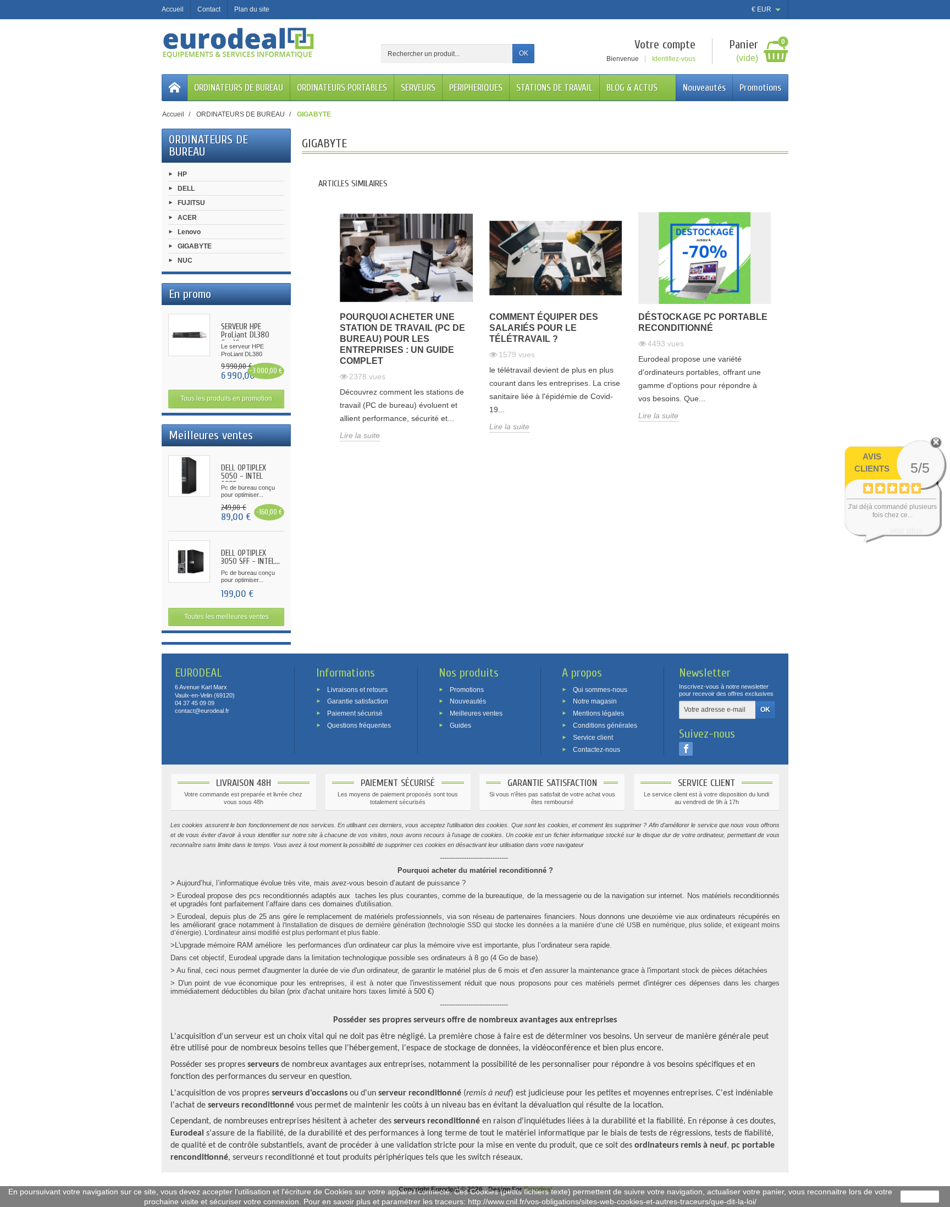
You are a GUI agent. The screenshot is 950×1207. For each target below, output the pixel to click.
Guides (460, 725)
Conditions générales (605, 725)
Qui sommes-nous (600, 689)
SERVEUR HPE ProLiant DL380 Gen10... (245, 335)
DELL (186, 188)
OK (523, 53)
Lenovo (189, 231)
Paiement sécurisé (355, 713)
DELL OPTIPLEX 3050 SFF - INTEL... (250, 557)
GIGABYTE (195, 246)
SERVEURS (418, 87)
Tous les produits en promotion (226, 398)
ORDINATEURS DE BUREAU (238, 87)
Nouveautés (704, 87)
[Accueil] (174, 88)
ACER (187, 217)
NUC (185, 260)
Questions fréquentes (359, 725)
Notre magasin (595, 701)
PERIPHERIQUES (475, 87)
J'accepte (919, 1196)
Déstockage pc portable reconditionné (702, 322)
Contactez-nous (596, 749)
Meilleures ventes (476, 713)
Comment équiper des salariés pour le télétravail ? (543, 328)
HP (182, 174)
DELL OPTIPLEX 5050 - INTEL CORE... (243, 476)
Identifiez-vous (673, 59)
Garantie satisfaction (357, 701)
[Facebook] (686, 748)
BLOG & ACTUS (632, 87)
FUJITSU (191, 203)
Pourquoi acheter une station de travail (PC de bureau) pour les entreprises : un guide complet (402, 339)
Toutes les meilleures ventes (226, 617)
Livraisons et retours (357, 689)
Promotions (760, 87)
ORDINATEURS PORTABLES (342, 87)
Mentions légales (598, 713)
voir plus (906, 530)
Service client (593, 737)
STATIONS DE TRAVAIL (554, 87)
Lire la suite (360, 435)
